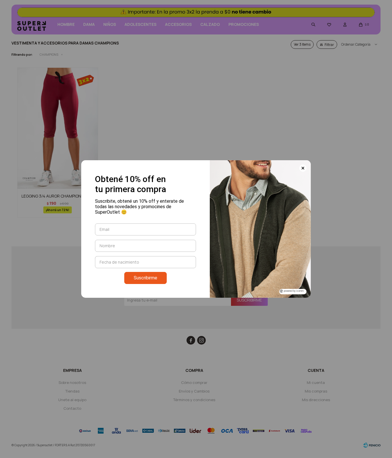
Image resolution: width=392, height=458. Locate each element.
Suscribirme (145, 278)
